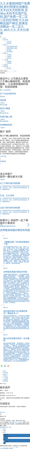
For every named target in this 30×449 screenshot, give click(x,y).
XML (10, 427)
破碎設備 (9, 50)
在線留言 (5, 65)
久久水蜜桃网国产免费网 (6, 448)
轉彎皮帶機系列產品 (12, 48)
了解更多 (2, 179)
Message (2, 412)
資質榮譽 (9, 43)
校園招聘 (9, 61)
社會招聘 (9, 63)
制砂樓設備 (9, 51)
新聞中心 (5, 53)
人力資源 (5, 60)
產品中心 (5, 45)
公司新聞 (9, 55)
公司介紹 (9, 41)
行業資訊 (9, 56)
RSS (7, 427)
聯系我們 (5, 66)
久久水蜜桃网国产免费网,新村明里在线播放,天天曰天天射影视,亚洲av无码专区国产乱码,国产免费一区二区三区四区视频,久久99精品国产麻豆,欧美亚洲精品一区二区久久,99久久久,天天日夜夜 (15, 18)
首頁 (4, 38)
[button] (2, 224)
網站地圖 (2, 427)
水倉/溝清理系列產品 (12, 46)
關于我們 (5, 40)
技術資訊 (9, 58)
